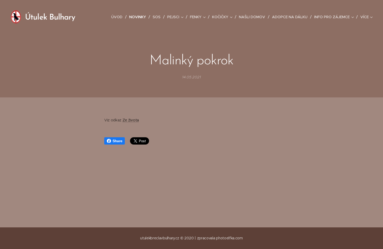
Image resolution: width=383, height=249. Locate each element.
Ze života (130, 120)
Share (117, 141)
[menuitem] (118, 16)
